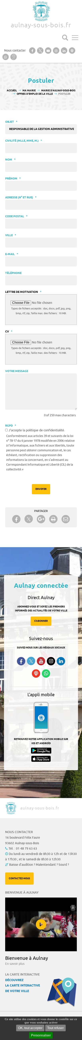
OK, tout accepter (30, 1028)
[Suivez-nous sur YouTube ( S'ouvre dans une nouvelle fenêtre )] (41, 661)
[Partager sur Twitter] (28, 519)
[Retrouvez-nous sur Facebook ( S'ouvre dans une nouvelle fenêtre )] (21, 661)
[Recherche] (65, 38)
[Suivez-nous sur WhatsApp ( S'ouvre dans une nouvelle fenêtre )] (46, 673)
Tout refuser (55, 1028)
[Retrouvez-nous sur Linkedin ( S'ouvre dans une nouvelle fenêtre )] (61, 661)
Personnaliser (41, 1035)
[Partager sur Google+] (41, 519)
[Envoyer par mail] (66, 519)
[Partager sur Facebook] (16, 519)
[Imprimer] (53, 519)
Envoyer (41, 489)
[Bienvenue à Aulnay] (41, 924)
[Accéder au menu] (75, 38)
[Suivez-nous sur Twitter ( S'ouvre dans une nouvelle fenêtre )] (31, 661)
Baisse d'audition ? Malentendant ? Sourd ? (39, 865)
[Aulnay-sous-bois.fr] (41, 11)
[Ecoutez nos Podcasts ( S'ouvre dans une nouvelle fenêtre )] (36, 673)
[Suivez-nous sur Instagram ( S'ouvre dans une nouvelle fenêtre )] (51, 661)
